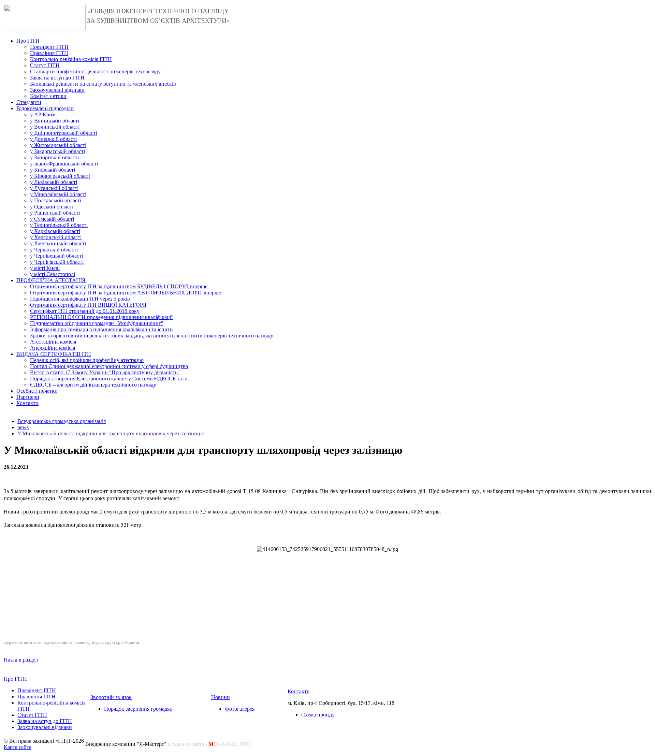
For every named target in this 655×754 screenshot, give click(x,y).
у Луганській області (54, 188)
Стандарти (28, 102)
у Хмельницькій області (58, 243)
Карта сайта (17, 747)
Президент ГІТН (49, 47)
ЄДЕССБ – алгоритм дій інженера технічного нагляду (93, 385)
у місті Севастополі (52, 274)
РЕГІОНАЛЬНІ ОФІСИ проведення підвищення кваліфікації (101, 317)
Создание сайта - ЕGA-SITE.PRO (209, 744)
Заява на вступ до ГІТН (57, 78)
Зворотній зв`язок (111, 697)
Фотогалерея (239, 709)
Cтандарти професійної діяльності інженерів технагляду (95, 71)
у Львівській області (53, 182)
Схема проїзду (318, 714)
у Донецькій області (53, 139)
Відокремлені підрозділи (45, 108)
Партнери (27, 397)
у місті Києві (45, 268)
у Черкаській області (54, 249)
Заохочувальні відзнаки (57, 90)
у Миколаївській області (58, 194)
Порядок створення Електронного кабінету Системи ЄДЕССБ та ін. (109, 378)
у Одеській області (51, 206)
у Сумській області (52, 219)
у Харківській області (55, 231)
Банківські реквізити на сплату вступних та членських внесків (103, 84)
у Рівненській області (55, 213)
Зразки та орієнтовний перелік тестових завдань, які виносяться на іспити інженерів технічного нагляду (151, 335)
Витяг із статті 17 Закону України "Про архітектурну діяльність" (105, 372)
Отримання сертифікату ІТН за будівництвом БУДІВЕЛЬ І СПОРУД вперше (118, 286)
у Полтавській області (55, 200)
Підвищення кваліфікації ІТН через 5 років (80, 299)
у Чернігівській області (57, 262)
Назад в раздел (21, 660)
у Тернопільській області (59, 225)
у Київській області (52, 170)
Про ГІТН (28, 41)
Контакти (27, 403)
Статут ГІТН (45, 65)
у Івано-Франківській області (64, 163)
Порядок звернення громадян (138, 709)
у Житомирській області (58, 145)
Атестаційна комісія (53, 342)
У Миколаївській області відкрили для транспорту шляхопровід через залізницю (110, 433)
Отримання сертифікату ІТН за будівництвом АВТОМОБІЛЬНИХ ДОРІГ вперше (125, 292)
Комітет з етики (48, 96)
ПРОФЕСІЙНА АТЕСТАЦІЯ (51, 280)
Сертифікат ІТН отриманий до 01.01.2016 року (85, 311)
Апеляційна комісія (52, 348)
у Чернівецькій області (56, 256)
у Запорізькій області (54, 157)
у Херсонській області (56, 237)
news (23, 427)
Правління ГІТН (49, 53)
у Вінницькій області (54, 121)
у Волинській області (54, 127)
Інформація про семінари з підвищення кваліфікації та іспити (101, 329)
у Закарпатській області (57, 151)
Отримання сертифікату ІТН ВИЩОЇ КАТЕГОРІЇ (88, 305)
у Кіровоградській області (60, 176)
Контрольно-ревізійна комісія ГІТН (71, 59)
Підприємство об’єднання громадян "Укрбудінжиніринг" (96, 323)
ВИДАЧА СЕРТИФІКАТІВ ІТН (53, 354)
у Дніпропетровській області (63, 133)
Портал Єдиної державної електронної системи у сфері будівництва (109, 366)
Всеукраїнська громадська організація (61, 421)
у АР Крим (43, 114)
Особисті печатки (37, 391)
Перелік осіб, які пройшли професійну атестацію (87, 360)
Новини (220, 697)
